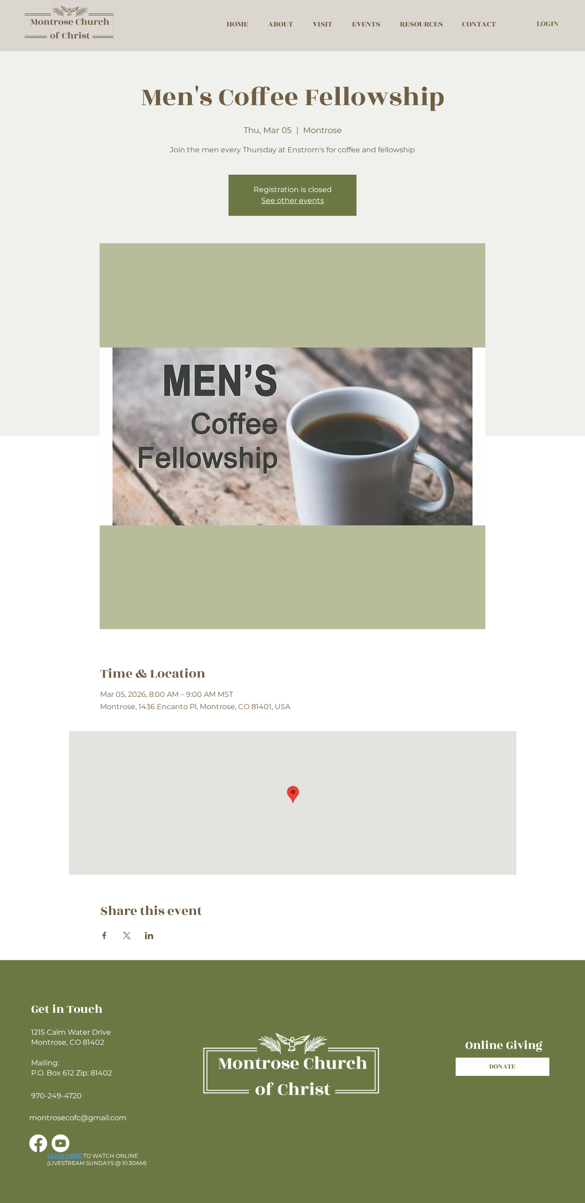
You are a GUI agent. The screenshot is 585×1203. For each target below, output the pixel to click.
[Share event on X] (126, 935)
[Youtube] (60, 1143)
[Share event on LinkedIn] (149, 935)
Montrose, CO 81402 (67, 1042)
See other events (292, 200)
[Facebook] (38, 1143)
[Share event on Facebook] (104, 935)
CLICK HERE (64, 1155)
